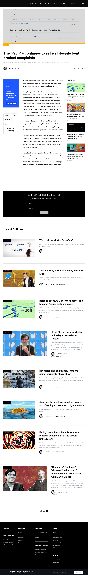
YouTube (75, 528)
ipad (14, 115)
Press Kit (20, 543)
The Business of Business (9, 3)
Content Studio (57, 560)
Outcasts (48, 3)
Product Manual (7, 540)
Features (64, 3)
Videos (72, 3)
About (20, 532)
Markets (33, 3)
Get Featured (56, 545)
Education (38, 555)
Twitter (83, 528)
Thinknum (6, 528)
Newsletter (55, 540)
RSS (54, 548)
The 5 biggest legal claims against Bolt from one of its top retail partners (75, 156)
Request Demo (11, 103)
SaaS (40, 3)
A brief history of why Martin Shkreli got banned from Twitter (66, 335)
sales (6, 124)
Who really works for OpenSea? (56, 240)
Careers (20, 540)
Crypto (56, 3)
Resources (21, 537)
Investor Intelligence (40, 549)
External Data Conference (59, 543)
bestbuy (7, 119)
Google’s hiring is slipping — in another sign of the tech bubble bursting (75, 136)
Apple (7, 115)
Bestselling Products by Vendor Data (11, 130)
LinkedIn (79, 528)
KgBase (37, 537)
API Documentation (8, 545)
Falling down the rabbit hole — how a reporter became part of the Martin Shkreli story (59, 435)
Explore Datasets (22, 535)
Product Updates (8, 542)
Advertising (56, 562)
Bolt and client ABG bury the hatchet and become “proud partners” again (75, 96)
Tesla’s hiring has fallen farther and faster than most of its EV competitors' (75, 116)
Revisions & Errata (57, 537)
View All (44, 511)
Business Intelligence (41, 552)
